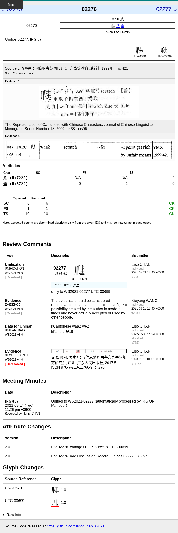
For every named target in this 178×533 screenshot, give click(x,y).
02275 (14, 9)
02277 (163, 9)
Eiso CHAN (141, 264)
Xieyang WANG (144, 301)
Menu (11, 4)
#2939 (135, 313)
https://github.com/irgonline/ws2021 (76, 526)
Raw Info (13, 515)
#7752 (135, 342)
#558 (134, 277)
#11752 (136, 364)
